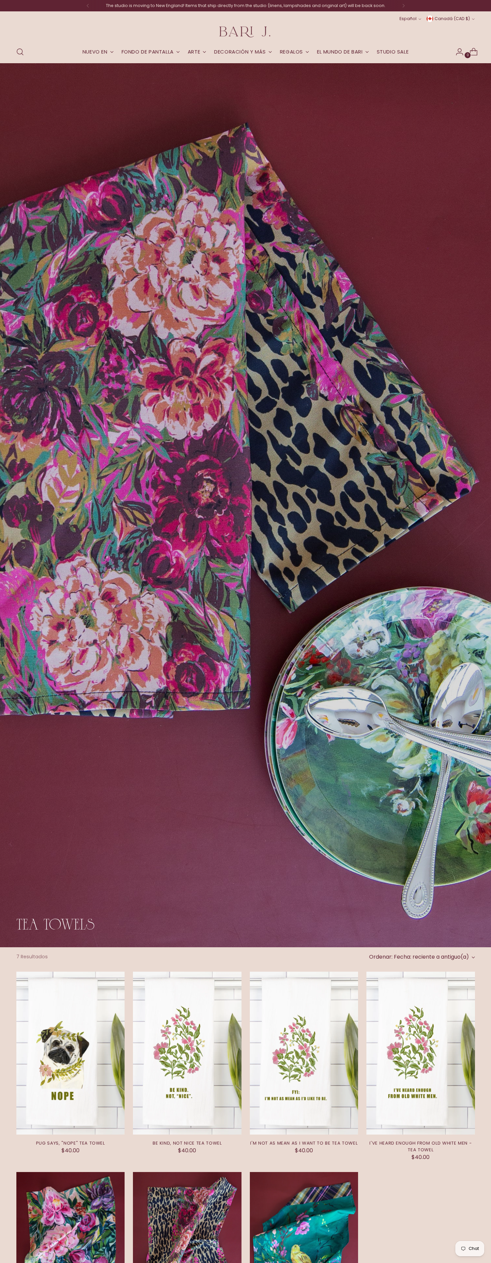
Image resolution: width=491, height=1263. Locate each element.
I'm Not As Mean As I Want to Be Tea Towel (303, 1143)
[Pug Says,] (70, 1053)
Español (408, 18)
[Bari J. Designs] (245, 32)
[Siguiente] (403, 5)
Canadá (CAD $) (452, 18)
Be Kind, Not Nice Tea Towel (187, 1143)
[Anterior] (87, 5)
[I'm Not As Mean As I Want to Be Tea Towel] (304, 1053)
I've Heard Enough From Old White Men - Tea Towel (420, 1146)
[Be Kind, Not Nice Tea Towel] (187, 1053)
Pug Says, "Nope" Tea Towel (70, 1143)
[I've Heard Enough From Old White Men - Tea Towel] (420, 1053)
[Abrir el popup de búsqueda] (20, 52)
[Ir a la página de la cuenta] (457, 52)
